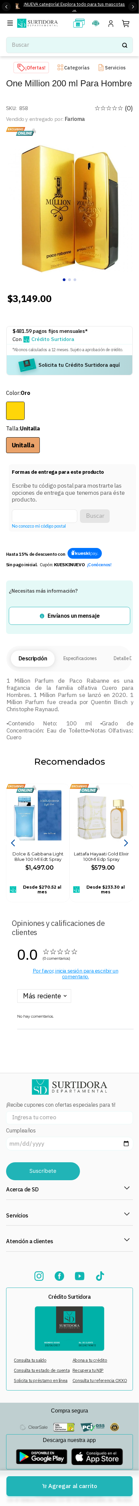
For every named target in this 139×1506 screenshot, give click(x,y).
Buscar (95, 516)
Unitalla (23, 445)
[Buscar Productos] (124, 45)
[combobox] (69, 45)
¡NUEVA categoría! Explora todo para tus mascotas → (74, 6)
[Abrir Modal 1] (84, 554)
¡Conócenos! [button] (99, 564)
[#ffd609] (15, 411)
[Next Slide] (132, 6)
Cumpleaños (21, 1130)
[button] (11, 23)
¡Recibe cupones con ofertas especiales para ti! (60, 1105)
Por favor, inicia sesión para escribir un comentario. (75, 973)
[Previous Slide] (6, 6)
